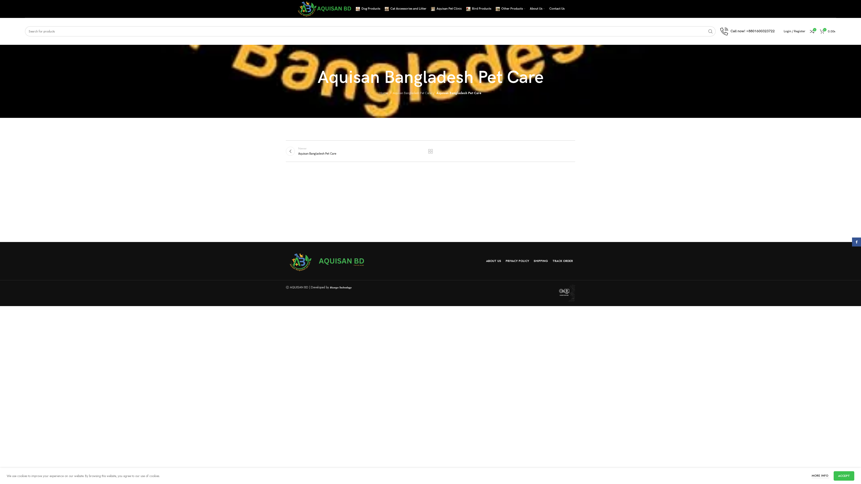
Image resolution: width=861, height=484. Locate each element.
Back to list (430, 151)
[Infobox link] (747, 31)
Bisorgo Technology (341, 287)
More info (820, 475)
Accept (844, 476)
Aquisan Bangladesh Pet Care (412, 93)
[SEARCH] (710, 31)
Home (384, 93)
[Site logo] (323, 8)
